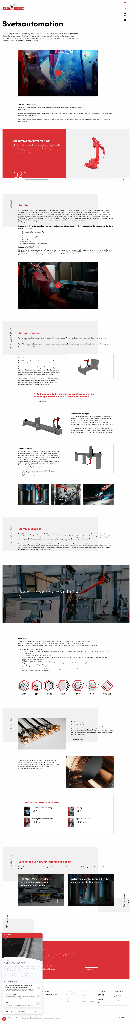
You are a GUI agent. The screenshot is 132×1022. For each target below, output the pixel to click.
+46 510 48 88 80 (44, 965)
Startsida (8, 919)
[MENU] (125, 2)
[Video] (126, 20)
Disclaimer (25, 1018)
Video (67, 998)
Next (128, 179)
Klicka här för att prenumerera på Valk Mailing (110, 996)
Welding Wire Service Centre (46, 995)
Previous (124, 179)
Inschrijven (124, 1007)
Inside (58, 1018)
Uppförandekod (49, 1018)
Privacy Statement (36, 1018)
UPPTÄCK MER (78, 740)
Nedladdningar (71, 992)
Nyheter (84, 998)
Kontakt (90, 970)
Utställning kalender (88, 1001)
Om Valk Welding (71, 995)
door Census (125, 1018)
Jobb (67, 1001)
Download (40, 811)
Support (84, 995)
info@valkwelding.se (46, 969)
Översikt (124, 898)
